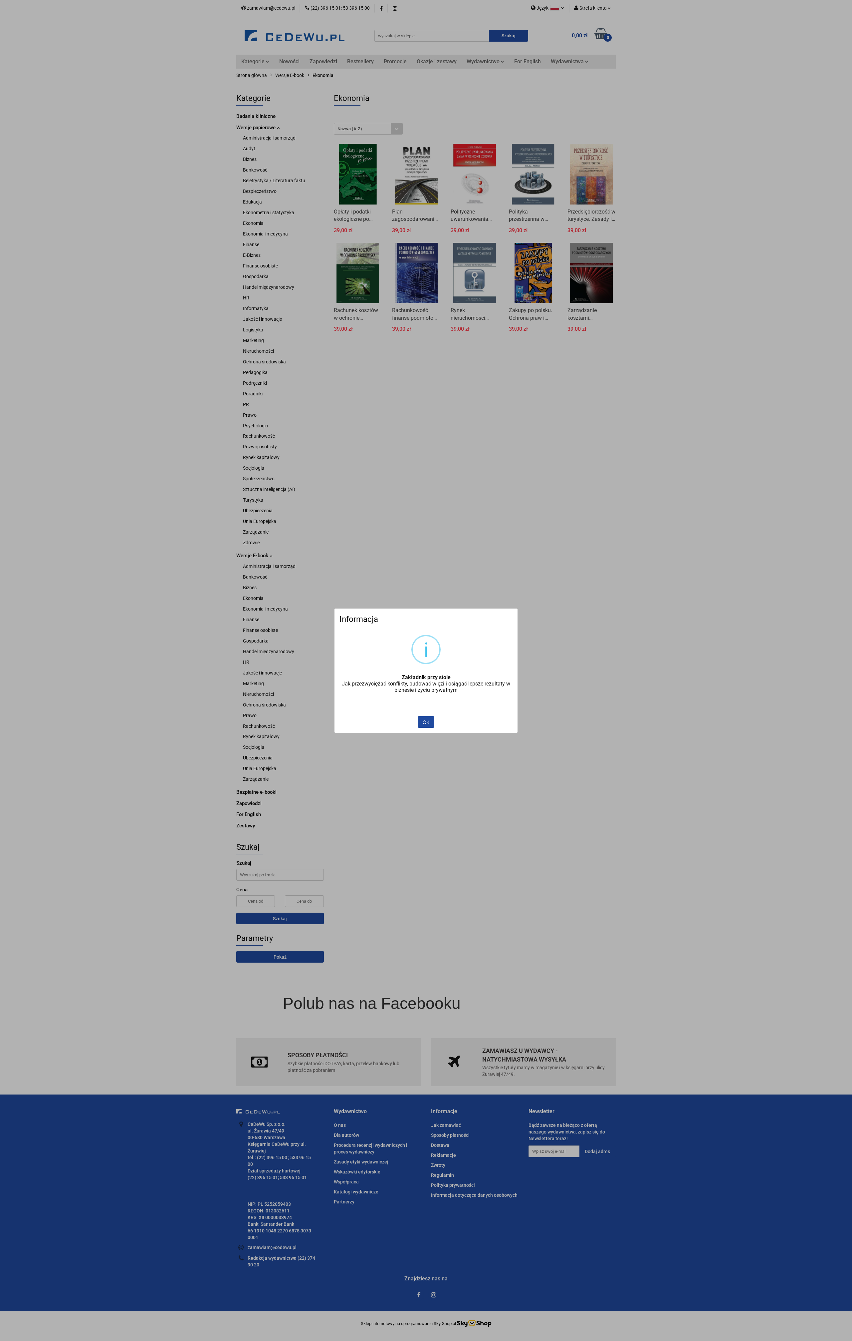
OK (426, 722)
